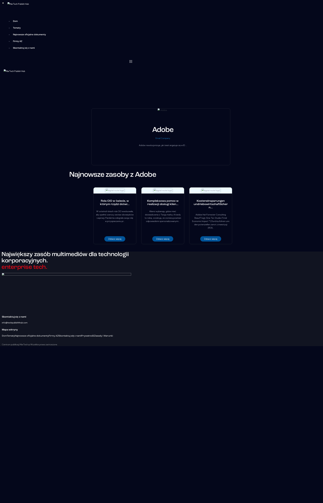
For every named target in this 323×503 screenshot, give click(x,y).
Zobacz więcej (114, 239)
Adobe (162, 130)
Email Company (163, 138)
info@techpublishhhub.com (15, 322)
